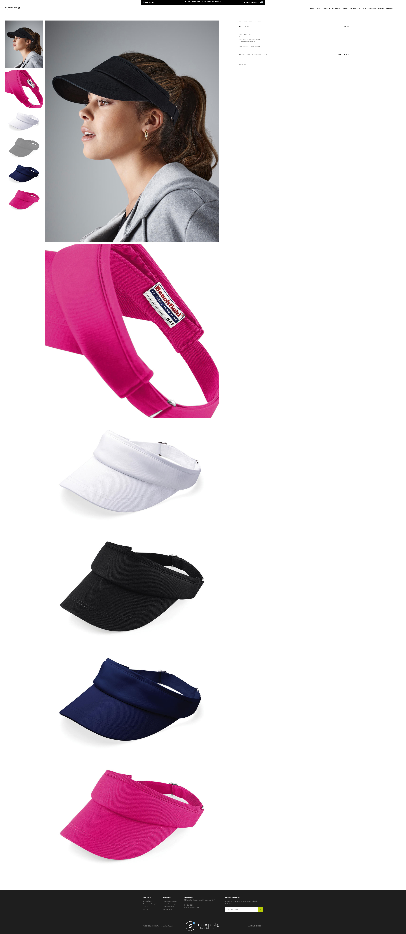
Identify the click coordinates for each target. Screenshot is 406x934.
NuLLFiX (170, 926)
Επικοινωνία (167, 909)
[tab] (294, 64)
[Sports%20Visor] (342, 54)
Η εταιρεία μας (148, 901)
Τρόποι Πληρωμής (169, 904)
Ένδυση (245, 21)
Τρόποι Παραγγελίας (170, 901)
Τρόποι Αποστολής (169, 906)
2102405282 (189, 905)
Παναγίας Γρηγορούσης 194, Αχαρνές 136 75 (200, 900)
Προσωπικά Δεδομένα (150, 904)
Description (242, 64)
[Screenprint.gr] (12, 9)
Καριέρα (145, 906)
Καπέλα (251, 21)
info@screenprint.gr (193, 907)
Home (240, 21)
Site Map (146, 909)
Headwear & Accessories (251, 54)
